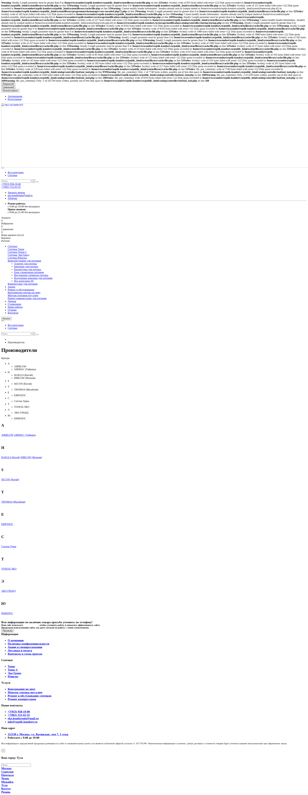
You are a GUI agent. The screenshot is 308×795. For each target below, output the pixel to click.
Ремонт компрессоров (22, 699)
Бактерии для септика (26, 266)
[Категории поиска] (2, 320)
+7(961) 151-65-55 (11, 187)
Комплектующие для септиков (24, 260)
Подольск (7, 775)
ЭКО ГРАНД (8, 591)
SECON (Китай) (10, 479)
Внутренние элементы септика (31, 275)
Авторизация (15, 96)
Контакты (13, 312)
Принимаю (8, 631)
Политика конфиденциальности (28, 643)
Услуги (5, 682)
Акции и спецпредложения (25, 647)
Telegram (12, 198)
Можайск (7, 781)
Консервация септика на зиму (24, 292)
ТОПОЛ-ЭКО (9, 568)
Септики (12, 175)
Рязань (5, 792)
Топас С (13, 669)
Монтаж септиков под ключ (23, 295)
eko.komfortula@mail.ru (20, 195)
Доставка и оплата (20, 650)
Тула (4, 785)
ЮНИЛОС (7, 613)
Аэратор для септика (25, 263)
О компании (14, 304)
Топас (11, 666)
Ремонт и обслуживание (21, 289)
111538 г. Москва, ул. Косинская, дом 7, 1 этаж (38, 734)
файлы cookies (31, 625)
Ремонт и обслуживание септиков (29, 695)
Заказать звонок (16, 192)
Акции (11, 286)
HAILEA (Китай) (10, 457)
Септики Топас (16, 249)
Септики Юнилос (17, 257)
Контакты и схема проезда (25, 653)
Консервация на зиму (21, 689)
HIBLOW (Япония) (31, 457)
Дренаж (12, 301)
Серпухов (7, 771)
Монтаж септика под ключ (25, 692)
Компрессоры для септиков (23, 284)
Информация (9, 634)
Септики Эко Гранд (18, 255)
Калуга (6, 788)
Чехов (5, 778)
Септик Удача (8, 546)
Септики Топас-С (17, 252)
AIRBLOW (7, 435)
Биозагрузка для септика (27, 269)
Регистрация (14, 99)
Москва (6, 768)
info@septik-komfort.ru (22, 721)
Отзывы (12, 310)
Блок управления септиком (29, 272)
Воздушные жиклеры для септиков (33, 278)
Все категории (16, 172)
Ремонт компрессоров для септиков (27, 298)
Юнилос (13, 676)
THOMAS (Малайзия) (13, 501)
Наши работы (15, 307)
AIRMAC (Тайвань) (25, 435)
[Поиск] (37, 181)
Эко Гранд (14, 673)
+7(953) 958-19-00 (11, 184)
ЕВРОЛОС (7, 524)
